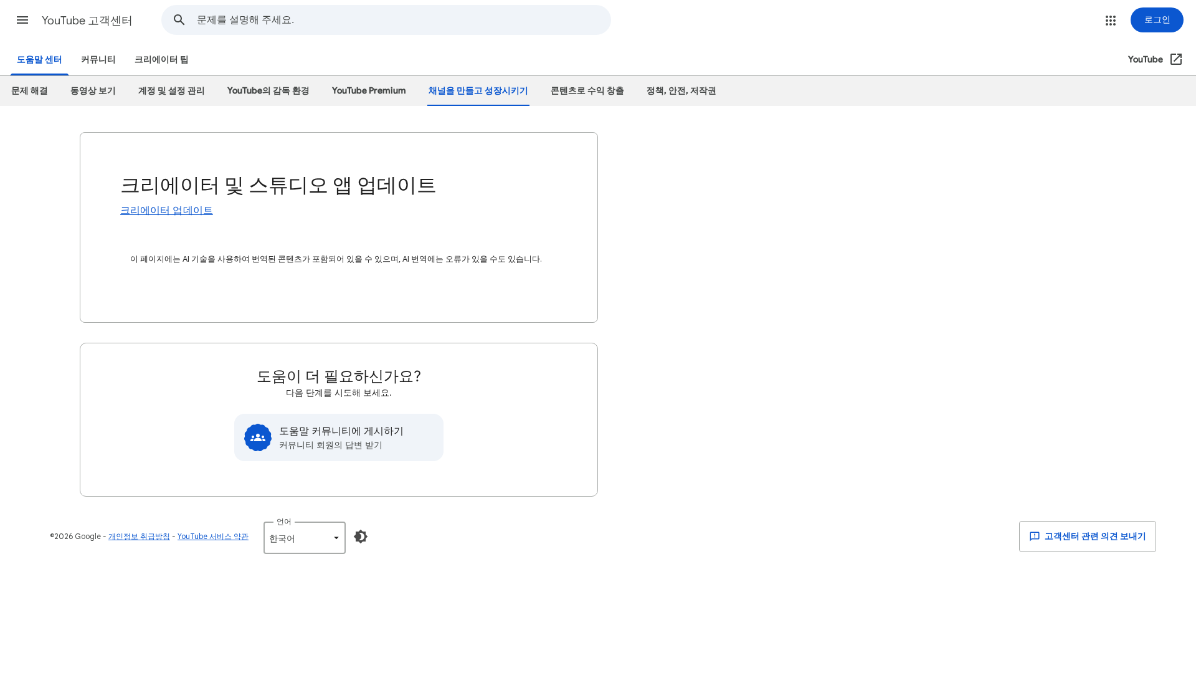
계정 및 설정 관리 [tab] (171, 90)
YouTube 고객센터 (87, 20)
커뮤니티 (98, 59)
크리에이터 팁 (162, 59)
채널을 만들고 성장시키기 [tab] (478, 90)
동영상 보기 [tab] (93, 90)
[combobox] (403, 20)
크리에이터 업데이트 (166, 210)
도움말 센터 (39, 59)
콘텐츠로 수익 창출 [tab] (587, 90)
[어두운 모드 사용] (361, 536)
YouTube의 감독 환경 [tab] (268, 90)
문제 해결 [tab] (29, 90)
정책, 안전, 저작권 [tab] (681, 90)
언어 (284, 521)
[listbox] (304, 538)
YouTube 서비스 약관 (213, 536)
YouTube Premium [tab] (369, 90)
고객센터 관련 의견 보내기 (1094, 536)
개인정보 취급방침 (139, 536)
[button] (22, 20)
